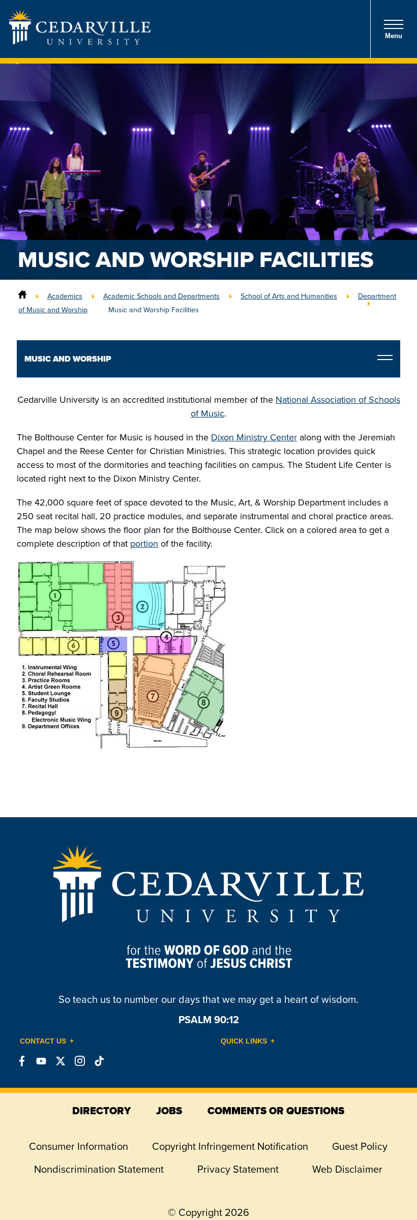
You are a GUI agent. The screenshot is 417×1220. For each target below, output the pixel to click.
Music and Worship (67, 359)
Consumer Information (78, 1146)
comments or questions (275, 1110)
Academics (64, 296)
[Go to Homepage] (80, 41)
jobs (169, 1110)
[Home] (22, 296)
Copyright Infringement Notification (230, 1146)
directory (101, 1110)
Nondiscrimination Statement (99, 1169)
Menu (393, 36)
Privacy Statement (238, 1169)
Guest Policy (360, 1146)
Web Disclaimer (347, 1169)
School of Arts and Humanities (289, 296)
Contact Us (43, 1041)
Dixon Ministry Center (254, 437)
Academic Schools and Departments (161, 296)
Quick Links (244, 1041)
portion (144, 543)
